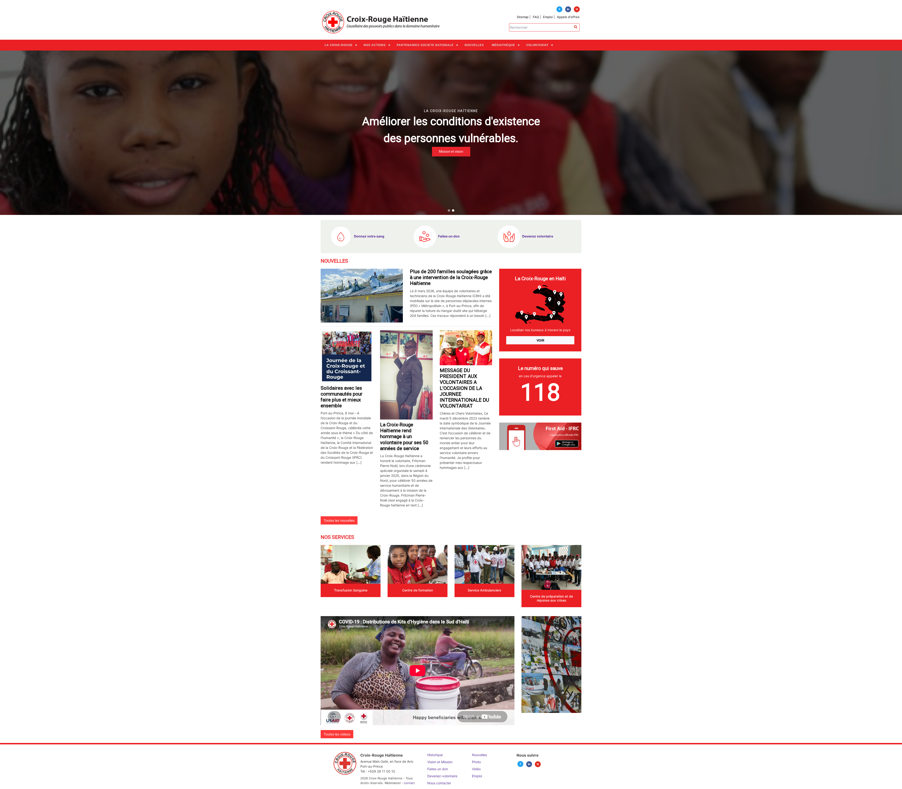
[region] (451, 133)
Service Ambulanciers (484, 590)
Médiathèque (503, 45)
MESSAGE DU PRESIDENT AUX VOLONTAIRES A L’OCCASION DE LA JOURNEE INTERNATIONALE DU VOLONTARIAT (464, 388)
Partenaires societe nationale (425, 45)
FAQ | (537, 17)
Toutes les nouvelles (339, 520)
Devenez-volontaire (442, 776)
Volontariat (537, 45)
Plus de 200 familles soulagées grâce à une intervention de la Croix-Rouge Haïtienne (451, 277)
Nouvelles (474, 45)
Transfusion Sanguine (350, 590)
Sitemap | (523, 17)
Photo (476, 762)
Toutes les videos (337, 734)
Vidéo (476, 769)
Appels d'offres (568, 17)
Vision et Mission (439, 762)
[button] (449, 210)
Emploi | (549, 17)
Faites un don (437, 769)
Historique (435, 755)
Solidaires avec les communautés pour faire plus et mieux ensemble (341, 397)
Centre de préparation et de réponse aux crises (551, 598)
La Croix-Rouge (339, 45)
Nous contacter (439, 783)
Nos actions (375, 45)
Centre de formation (417, 590)
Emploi (477, 776)
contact (409, 783)
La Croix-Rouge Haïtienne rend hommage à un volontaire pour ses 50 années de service (404, 436)
